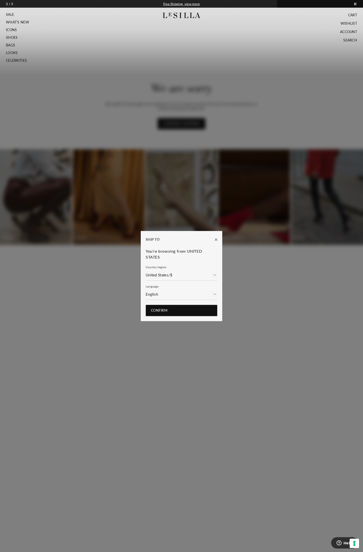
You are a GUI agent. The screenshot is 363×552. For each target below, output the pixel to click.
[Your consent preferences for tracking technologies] (354, 543)
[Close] (213, 239)
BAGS (10, 45)
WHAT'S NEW (17, 22)
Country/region (156, 267)
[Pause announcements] (355, 4)
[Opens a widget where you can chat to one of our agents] (344, 543)
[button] (17, 15)
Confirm (159, 310)
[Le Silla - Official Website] (182, 15)
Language (152, 286)
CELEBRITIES (16, 60)
